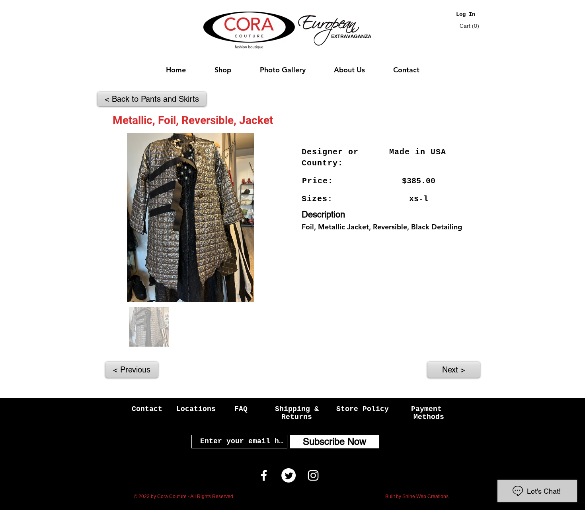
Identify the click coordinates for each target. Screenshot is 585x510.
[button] (470, 26)
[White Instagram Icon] (313, 475)
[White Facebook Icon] (264, 475)
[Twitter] (288, 475)
